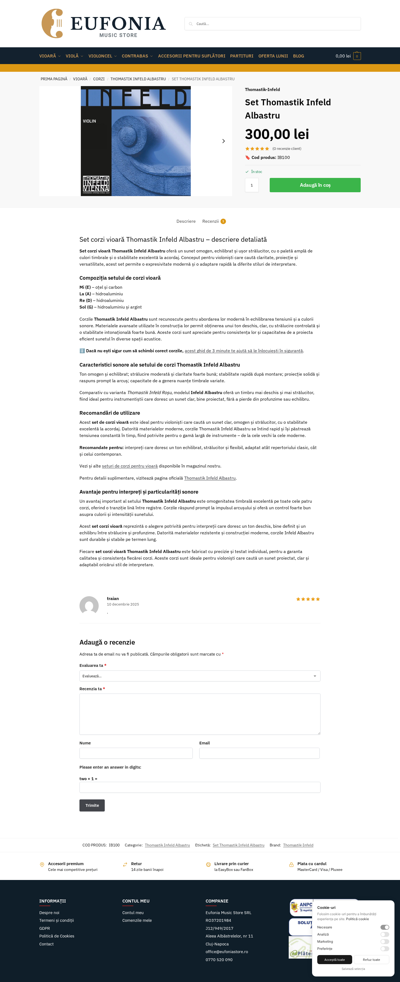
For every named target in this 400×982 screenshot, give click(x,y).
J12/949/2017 (219, 928)
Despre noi (49, 912)
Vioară (80, 78)
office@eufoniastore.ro (227, 951)
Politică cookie (357, 919)
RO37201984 (218, 920)
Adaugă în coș (315, 185)
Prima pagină (54, 78)
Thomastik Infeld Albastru (138, 78)
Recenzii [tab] (213, 221)
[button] (348, 56)
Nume (85, 743)
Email (204, 743)
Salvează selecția (353, 969)
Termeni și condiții (56, 920)
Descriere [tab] (186, 221)
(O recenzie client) (286, 148)
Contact (46, 944)
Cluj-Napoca (217, 944)
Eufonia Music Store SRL (229, 912)
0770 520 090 (219, 959)
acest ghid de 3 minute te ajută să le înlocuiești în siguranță (244, 350)
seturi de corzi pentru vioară (130, 466)
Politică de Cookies (56, 936)
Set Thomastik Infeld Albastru (238, 845)
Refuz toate (371, 960)
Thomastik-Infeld (298, 845)
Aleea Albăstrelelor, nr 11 (229, 936)
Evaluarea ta (92, 665)
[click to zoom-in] (135, 141)
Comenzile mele (137, 920)
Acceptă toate (334, 960)
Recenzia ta (92, 688)
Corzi (99, 78)
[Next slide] (223, 141)
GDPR (44, 928)
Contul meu (133, 912)
